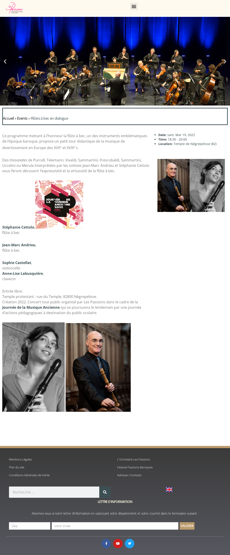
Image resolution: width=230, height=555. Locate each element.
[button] (134, 6)
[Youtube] (118, 543)
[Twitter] (129, 543)
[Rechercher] (105, 492)
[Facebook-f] (106, 543)
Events (22, 118)
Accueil (8, 118)
